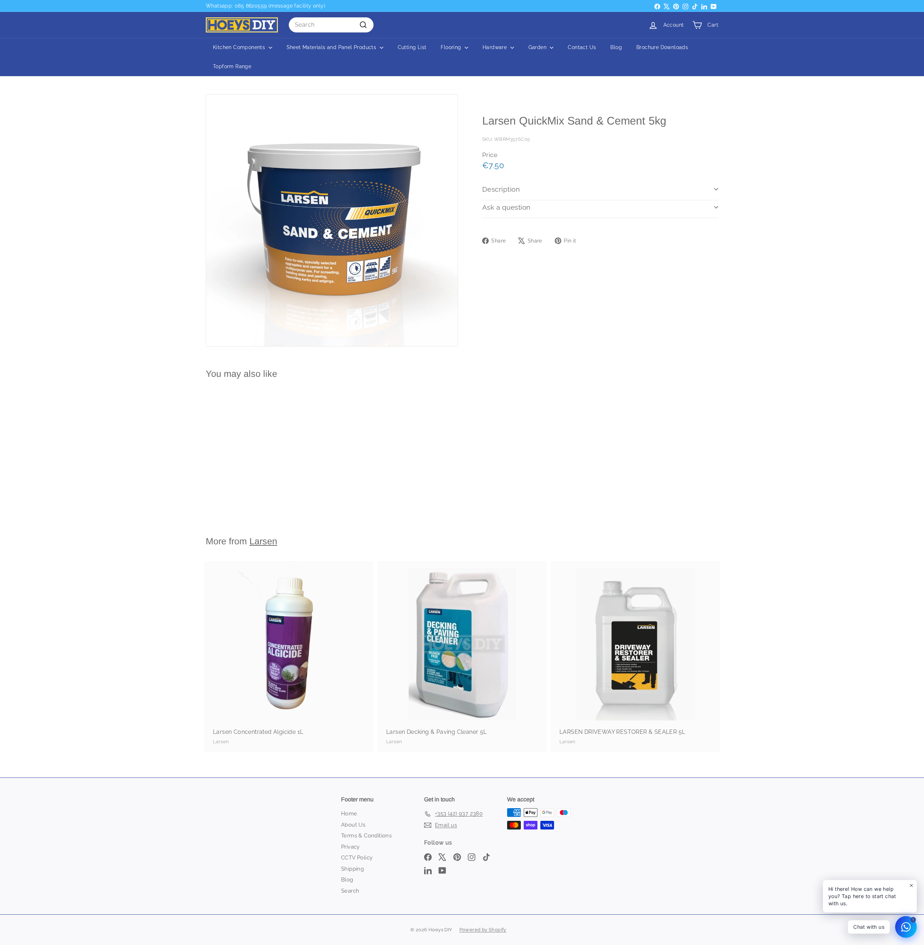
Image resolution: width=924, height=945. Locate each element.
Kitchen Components (240, 47)
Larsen (263, 541)
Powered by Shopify (482, 929)
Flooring (452, 47)
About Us (353, 825)
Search (350, 891)
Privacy (350, 847)
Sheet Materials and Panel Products (332, 47)
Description (501, 189)
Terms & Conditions (366, 835)
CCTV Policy (356, 857)
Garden (538, 47)
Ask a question (506, 207)
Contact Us (582, 47)
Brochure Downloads (662, 47)
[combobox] (331, 24)
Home (349, 813)
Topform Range (232, 66)
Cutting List (412, 47)
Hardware (496, 47)
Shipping (352, 869)
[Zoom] (332, 220)
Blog (616, 47)
